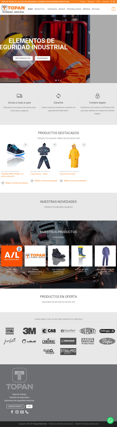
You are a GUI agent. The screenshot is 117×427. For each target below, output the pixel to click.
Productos (39, 9)
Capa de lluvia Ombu (67, 174)
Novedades (52, 9)
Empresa (91, 2)
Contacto (105, 2)
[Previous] (5, 49)
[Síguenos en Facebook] (111, 2)
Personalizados (74, 9)
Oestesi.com (94, 424)
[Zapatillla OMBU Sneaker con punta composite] (14, 156)
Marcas (62, 9)
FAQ (98, 2)
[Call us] (27, 412)
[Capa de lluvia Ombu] (73, 156)
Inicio (30, 9)
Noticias (96, 9)
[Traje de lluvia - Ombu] (43, 156)
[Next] (112, 49)
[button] (110, 420)
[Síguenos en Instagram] (114, 2)
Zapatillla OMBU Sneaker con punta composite (12, 175)
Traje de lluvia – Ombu (39, 174)
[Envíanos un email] (22, 412)
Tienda (82, 2)
